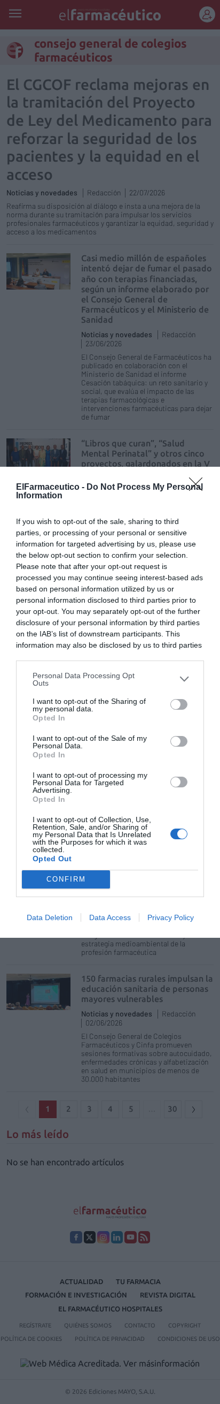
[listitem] (110, 679)
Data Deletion (50, 917)
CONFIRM (66, 879)
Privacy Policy (170, 917)
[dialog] (110, 702)
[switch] (178, 704)
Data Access (110, 917)
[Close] (199, 487)
